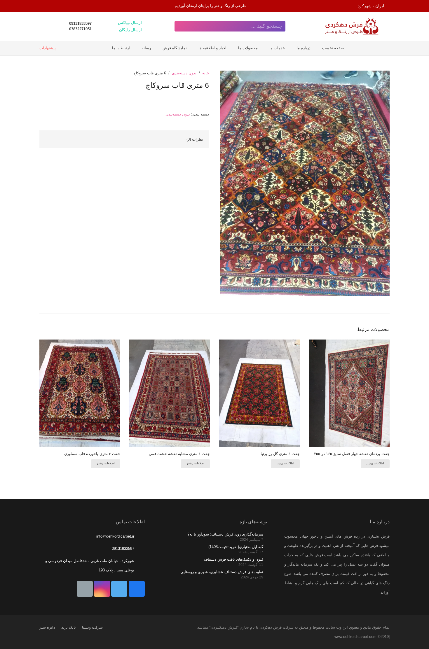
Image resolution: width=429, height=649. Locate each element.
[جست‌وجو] (180, 26)
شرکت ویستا (92, 627)
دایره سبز (47, 627)
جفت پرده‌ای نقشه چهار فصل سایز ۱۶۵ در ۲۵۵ (352, 454)
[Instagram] (57, 6)
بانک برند (68, 627)
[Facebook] (137, 589)
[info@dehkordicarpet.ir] (139, 536)
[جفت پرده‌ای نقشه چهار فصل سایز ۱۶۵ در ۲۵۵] (349, 393)
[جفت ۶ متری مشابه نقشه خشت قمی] (169, 393)
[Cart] (58, 26)
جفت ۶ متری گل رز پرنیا (280, 454)
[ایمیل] (85, 589)
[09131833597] (139, 548)
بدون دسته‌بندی (184, 73)
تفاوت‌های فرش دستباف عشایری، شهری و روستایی (221, 572)
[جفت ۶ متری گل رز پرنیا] (259, 393)
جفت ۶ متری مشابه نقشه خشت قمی (179, 454)
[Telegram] (45, 6)
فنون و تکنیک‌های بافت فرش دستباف (233, 559)
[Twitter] (119, 589)
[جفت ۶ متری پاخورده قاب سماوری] (79, 393)
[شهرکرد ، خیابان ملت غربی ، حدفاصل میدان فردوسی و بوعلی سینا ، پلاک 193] (139, 565)
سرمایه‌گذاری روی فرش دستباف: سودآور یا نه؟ (225, 534)
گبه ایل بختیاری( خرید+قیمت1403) (235, 547)
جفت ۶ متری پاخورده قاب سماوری (92, 454)
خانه (205, 73)
